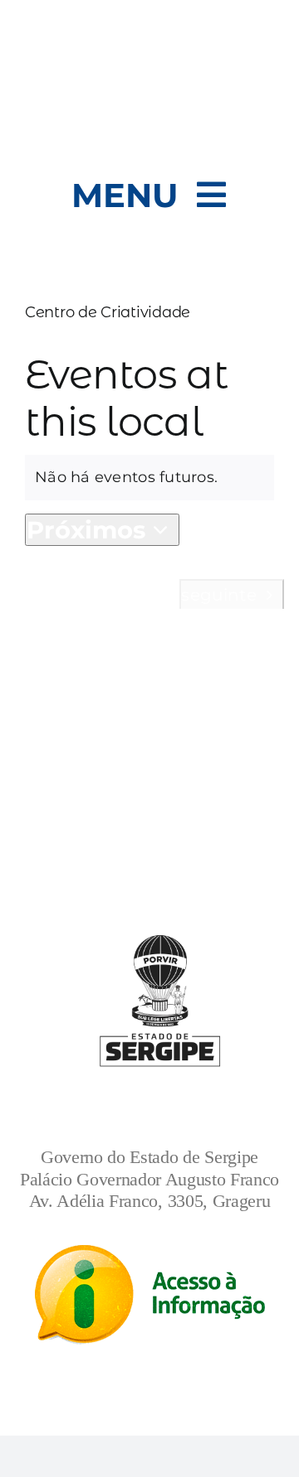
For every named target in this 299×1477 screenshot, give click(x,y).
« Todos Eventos (213, 338)
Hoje (149, 593)
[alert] (149, 477)
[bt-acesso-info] (150, 1252)
